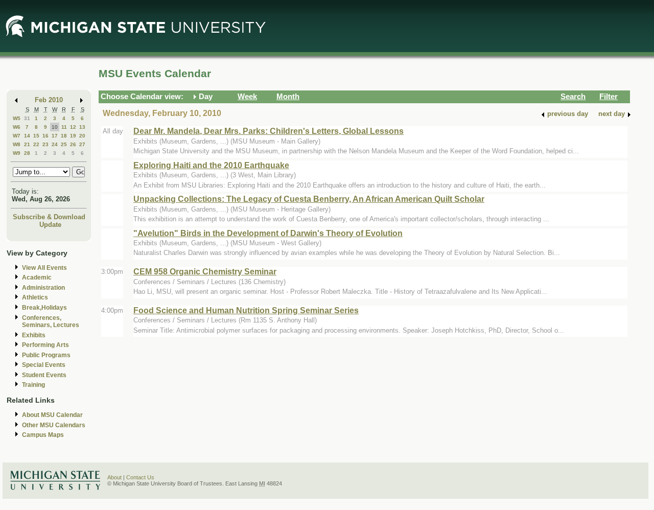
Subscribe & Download (49, 217)
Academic (37, 277)
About (114, 477)
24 (55, 144)
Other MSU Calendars (53, 425)
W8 (16, 144)
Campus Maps (43, 434)
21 (27, 144)
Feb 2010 (49, 100)
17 (55, 135)
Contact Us (140, 477)
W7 (16, 135)
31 (27, 118)
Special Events (43, 364)
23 (45, 144)
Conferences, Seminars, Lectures (50, 321)
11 (64, 127)
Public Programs (46, 355)
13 (82, 127)
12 (73, 127)
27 (82, 144)
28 (27, 153)
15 (36, 135)
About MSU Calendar (52, 415)
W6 (16, 127)
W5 (16, 118)
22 (36, 144)
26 (73, 144)
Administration (43, 287)
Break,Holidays (44, 307)
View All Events (44, 267)
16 (45, 135)
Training (33, 384)
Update (50, 224)
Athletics (35, 297)
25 (64, 144)
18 (64, 135)
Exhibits (33, 335)
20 (82, 135)
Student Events (44, 375)
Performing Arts (45, 345)
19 (73, 135)
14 (27, 135)
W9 (16, 153)
